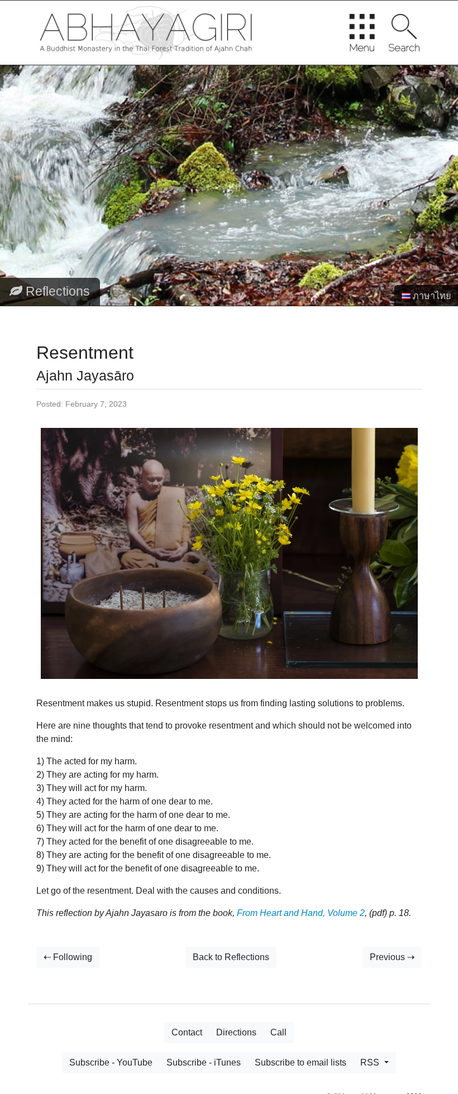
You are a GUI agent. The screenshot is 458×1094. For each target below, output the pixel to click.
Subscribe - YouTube (110, 1062)
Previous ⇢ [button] (392, 957)
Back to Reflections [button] (231, 957)
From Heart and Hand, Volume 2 (301, 913)
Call (278, 1032)
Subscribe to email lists (300, 1062)
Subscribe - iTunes (203, 1062)
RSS (370, 1062)
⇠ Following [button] (68, 957)
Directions (236, 1032)
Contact (186, 1032)
